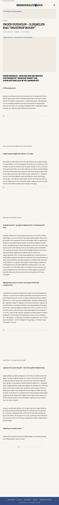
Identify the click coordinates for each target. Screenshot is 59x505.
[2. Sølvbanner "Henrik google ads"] (29, 13)
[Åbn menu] (54, 5)
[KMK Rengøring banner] (29, 469)
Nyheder (5, 20)
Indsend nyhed (11, 500)
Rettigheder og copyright (45, 500)
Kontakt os (19, 500)
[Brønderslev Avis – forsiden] (29, 5)
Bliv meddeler (27, 500)
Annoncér (35, 500)
